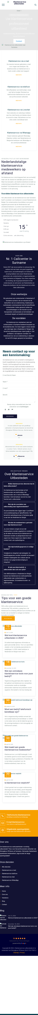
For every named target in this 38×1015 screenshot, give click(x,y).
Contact (4, 904)
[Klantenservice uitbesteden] (18, 5)
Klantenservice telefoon (9, 873)
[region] (19, 30)
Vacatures (5, 898)
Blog (3, 901)
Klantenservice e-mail (9, 870)
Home (4, 891)
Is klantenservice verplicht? (17, 783)
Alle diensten (6, 867)
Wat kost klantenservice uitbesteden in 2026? (23, 918)
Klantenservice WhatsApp (10, 880)
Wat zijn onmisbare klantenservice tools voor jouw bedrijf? (19, 673)
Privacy (22, 952)
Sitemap (16, 952)
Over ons (5, 894)
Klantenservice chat (8, 877)
